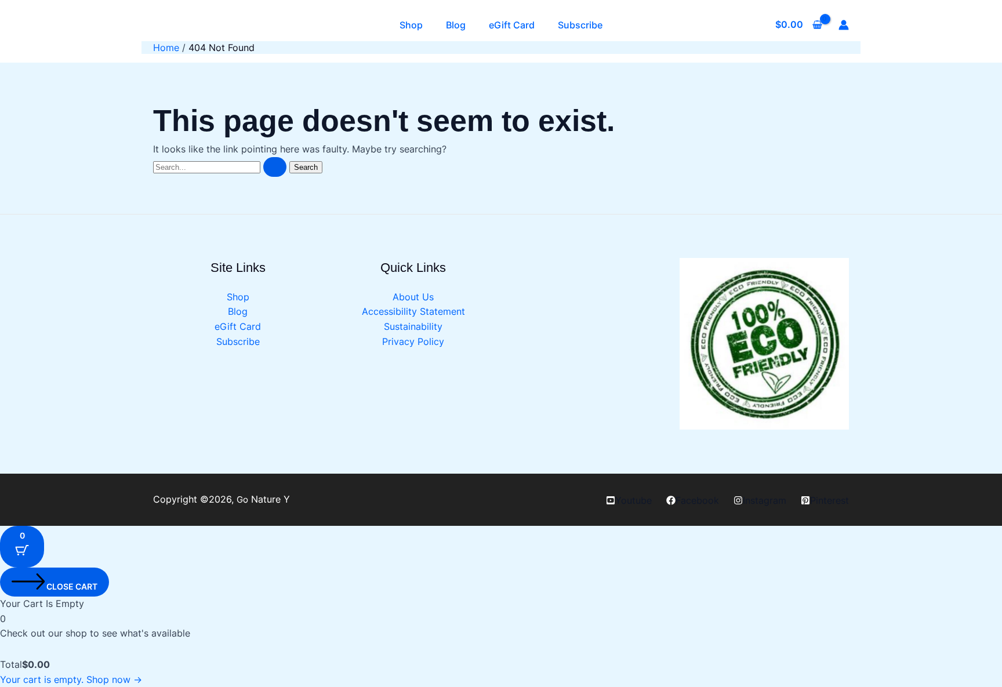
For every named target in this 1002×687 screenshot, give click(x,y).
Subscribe (580, 25)
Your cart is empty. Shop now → (71, 679)
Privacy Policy (413, 341)
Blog (456, 25)
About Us (413, 297)
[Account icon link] (843, 25)
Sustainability (413, 326)
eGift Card (512, 25)
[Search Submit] (274, 167)
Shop (411, 25)
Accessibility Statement (413, 311)
